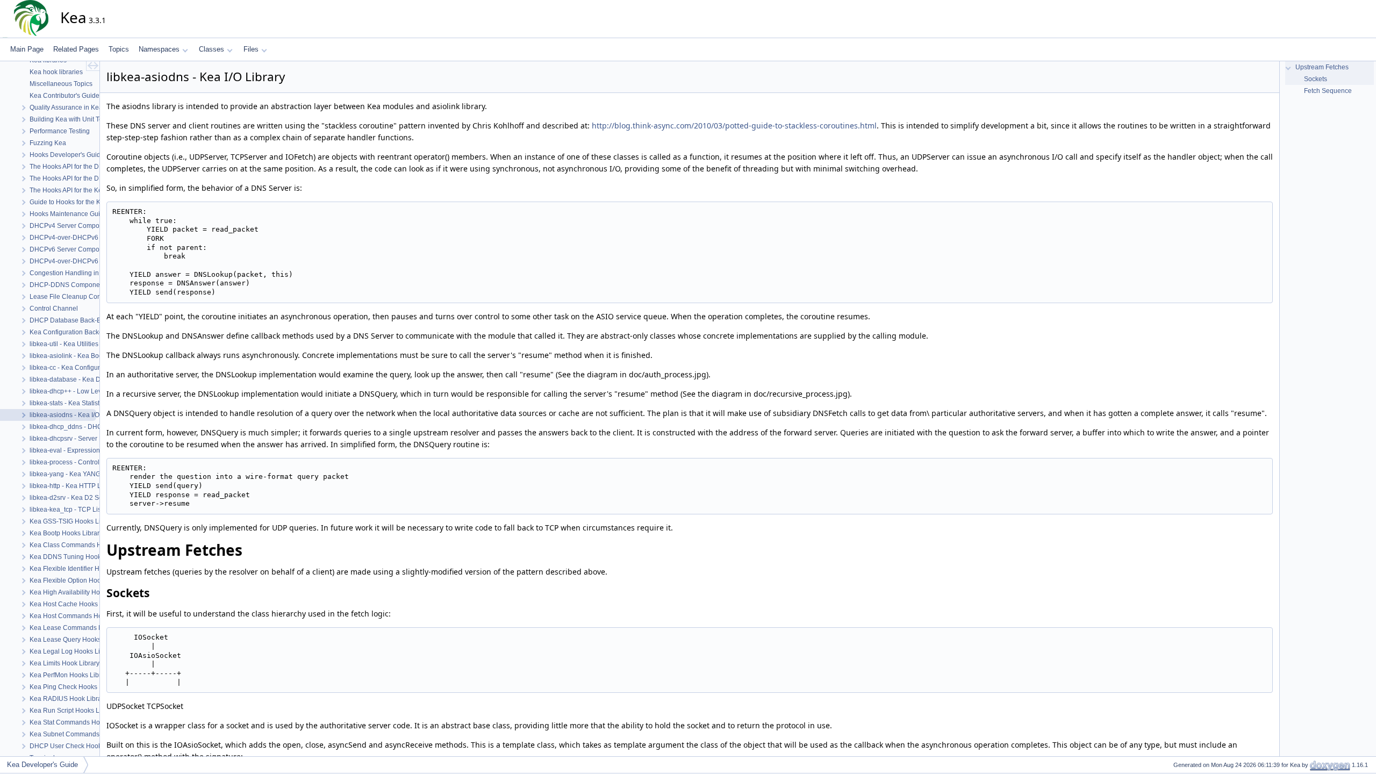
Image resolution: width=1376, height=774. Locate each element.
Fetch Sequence (1327, 91)
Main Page (27, 49)
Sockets (1314, 79)
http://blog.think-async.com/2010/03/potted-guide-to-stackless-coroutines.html (734, 125)
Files (251, 49)
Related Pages (76, 49)
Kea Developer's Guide (42, 765)
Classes (211, 49)
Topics (119, 49)
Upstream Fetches (1321, 67)
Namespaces (159, 49)
